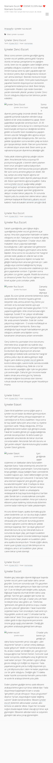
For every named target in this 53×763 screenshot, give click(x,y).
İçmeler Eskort (12, 395)
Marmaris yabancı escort (34, 199)
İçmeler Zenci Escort (15, 40)
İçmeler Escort (12, 562)
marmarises (28, 43)
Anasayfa (8, 28)
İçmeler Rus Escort (14, 213)
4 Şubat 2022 (13, 43)
